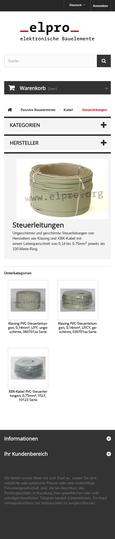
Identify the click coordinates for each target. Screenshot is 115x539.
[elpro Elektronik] (57, 31)
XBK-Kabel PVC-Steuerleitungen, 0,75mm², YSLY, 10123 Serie (28, 395)
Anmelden (100, 5)
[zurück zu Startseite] (9, 110)
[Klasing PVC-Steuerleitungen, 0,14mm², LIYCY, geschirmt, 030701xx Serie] (78, 300)
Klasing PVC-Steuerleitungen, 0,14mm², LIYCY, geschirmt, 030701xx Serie (77, 327)
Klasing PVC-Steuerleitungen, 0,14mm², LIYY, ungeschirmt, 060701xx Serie (28, 327)
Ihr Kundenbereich (26, 453)
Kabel (68, 110)
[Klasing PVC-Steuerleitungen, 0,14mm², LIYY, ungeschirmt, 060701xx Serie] (28, 300)
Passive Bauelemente (38, 110)
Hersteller (24, 142)
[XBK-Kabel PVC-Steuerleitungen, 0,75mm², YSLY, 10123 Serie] (28, 368)
